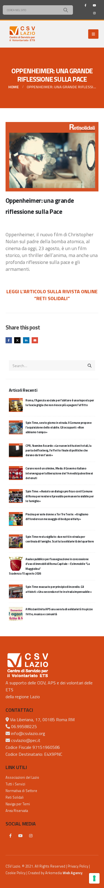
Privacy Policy (78, 866)
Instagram (31, 836)
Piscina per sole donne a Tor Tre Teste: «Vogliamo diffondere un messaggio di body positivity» (57, 516)
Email (35, 340)
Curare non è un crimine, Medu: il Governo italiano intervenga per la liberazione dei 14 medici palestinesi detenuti (59, 473)
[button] (93, 34)
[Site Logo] (22, 34)
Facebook (9, 340)
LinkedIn (26, 340)
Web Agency (72, 873)
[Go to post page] (16, 404)
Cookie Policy (16, 873)
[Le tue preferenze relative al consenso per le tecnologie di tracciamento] (94, 878)
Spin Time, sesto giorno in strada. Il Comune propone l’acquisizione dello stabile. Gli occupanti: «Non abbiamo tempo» (59, 427)
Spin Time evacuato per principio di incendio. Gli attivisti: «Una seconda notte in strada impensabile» (59, 589)
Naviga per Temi (18, 804)
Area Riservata (17, 810)
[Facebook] (85, 5)
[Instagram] (94, 13)
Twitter (17, 340)
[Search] (65, 10)
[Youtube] (94, 5)
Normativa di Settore (21, 790)
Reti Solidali (15, 797)
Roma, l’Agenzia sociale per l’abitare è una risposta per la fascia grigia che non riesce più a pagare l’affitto (60, 402)
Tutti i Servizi (15, 784)
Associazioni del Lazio (22, 777)
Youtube (20, 836)
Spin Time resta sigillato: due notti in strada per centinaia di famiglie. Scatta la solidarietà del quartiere (60, 539)
